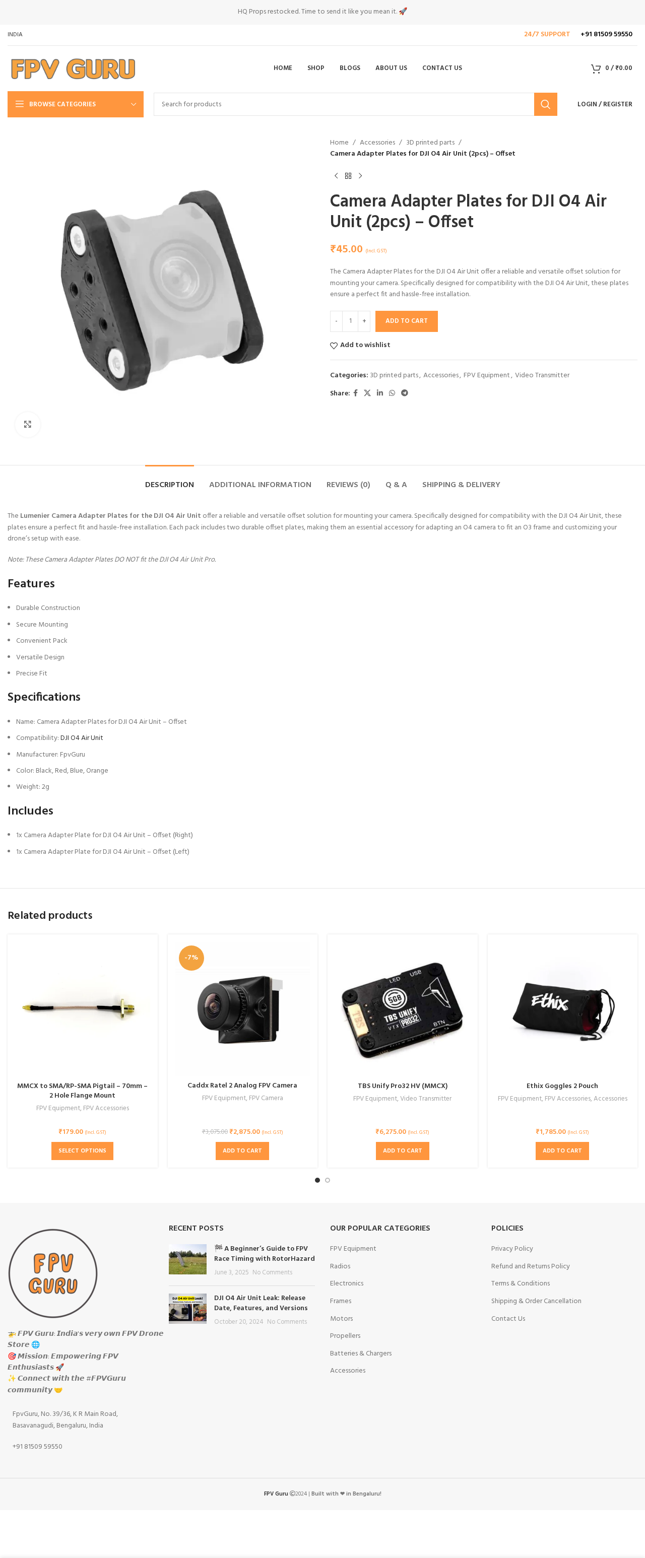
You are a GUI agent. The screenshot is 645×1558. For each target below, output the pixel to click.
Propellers (345, 1336)
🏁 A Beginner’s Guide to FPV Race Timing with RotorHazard (264, 1254)
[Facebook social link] (355, 393)
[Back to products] (348, 176)
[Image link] (53, 1273)
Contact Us (508, 1319)
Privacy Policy (512, 1249)
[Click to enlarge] (27, 424)
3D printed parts (430, 143)
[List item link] (81, 1420)
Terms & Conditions (520, 1284)
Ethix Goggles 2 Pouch (562, 1086)
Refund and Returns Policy (530, 1267)
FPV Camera (266, 1099)
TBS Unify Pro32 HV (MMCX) (402, 1086)
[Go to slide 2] (327, 1180)
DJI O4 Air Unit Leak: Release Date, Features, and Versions (261, 1303)
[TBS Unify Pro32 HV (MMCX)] (402, 1009)
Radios (340, 1267)
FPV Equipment (487, 375)
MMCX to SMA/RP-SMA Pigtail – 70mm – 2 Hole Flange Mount (82, 1091)
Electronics (346, 1284)
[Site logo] (72, 69)
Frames (340, 1302)
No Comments (272, 1273)
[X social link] (367, 393)
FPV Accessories (106, 1109)
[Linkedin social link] (380, 393)
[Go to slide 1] (317, 1180)
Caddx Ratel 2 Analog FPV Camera (242, 1086)
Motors (341, 1319)
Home (339, 143)
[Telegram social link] (404, 393)
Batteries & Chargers (361, 1354)
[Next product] (360, 176)
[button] (242, 1151)
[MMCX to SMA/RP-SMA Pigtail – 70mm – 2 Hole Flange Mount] (82, 1009)
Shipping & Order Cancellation (536, 1302)
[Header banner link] (322, 12)
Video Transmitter (542, 375)
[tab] (169, 480)
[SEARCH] (545, 104)
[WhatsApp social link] (392, 393)
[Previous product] (336, 176)
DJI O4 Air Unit (82, 738)
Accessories (377, 143)
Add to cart (406, 321)
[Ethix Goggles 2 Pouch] (562, 1009)
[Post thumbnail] (188, 1261)
